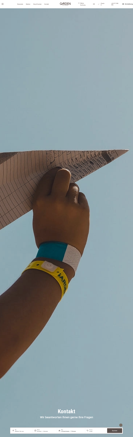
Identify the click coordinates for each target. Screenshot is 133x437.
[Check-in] (98, 4)
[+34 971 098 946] (109, 4)
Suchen (114, 430)
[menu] (2, 4)
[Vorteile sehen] (121, 425)
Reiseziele (20, 4)
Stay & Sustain (37, 4)
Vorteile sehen (114, 425)
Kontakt (46, 4)
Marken (28, 4)
